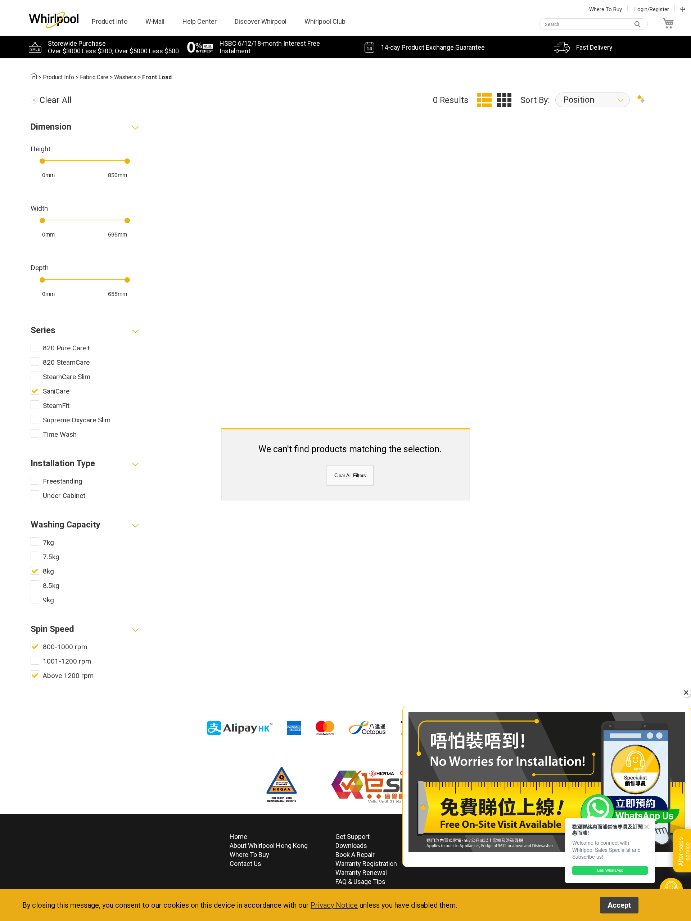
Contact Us (245, 863)
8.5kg (51, 585)
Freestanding (62, 481)
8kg (48, 571)
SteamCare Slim (66, 377)
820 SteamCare (66, 362)
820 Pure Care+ (66, 348)
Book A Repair (355, 854)
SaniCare (56, 391)
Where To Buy (605, 9)
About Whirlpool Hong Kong (269, 845)
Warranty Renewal (361, 872)
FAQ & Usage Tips (360, 881)
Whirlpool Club (325, 21)
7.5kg (51, 557)
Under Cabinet (64, 495)
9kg (48, 600)
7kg (48, 542)
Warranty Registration (366, 863)
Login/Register (651, 9)
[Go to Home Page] (34, 77)
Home (238, 836)
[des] (641, 100)
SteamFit (56, 405)
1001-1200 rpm (67, 661)
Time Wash (60, 434)
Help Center (199, 21)
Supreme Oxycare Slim (76, 420)
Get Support (352, 836)
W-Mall (154, 21)
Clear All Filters (350, 475)
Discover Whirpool (260, 21)
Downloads (351, 845)
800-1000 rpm (65, 647)
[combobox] (593, 24)
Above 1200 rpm (68, 675)
